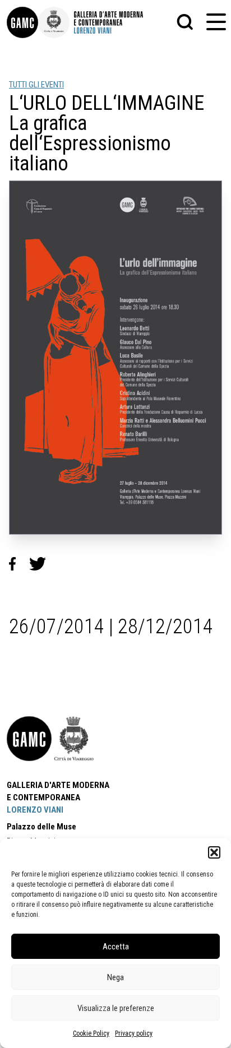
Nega (115, 977)
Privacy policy (134, 1033)
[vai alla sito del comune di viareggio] (74, 738)
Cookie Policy (91, 1033)
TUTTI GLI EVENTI (36, 85)
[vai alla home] (29, 738)
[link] (22, 22)
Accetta (116, 947)
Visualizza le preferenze (115, 1008)
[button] (214, 852)
